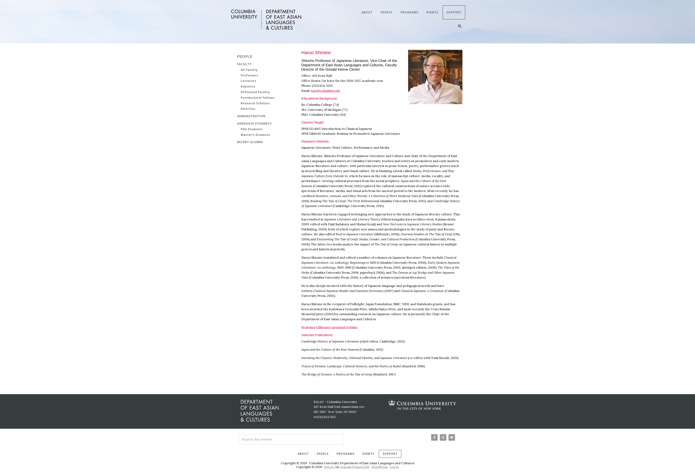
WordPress (379, 467)
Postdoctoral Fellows (258, 98)
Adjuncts (248, 86)
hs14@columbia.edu (325, 91)
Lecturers (248, 81)
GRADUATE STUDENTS (254, 124)
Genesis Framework (354, 467)
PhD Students (251, 129)
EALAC (329, 467)
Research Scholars (255, 103)
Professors (249, 75)
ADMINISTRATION (251, 116)
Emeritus (248, 109)
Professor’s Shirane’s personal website (329, 327)
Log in (394, 467)
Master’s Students (255, 135)
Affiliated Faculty (255, 92)
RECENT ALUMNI (250, 142)
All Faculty (249, 70)
